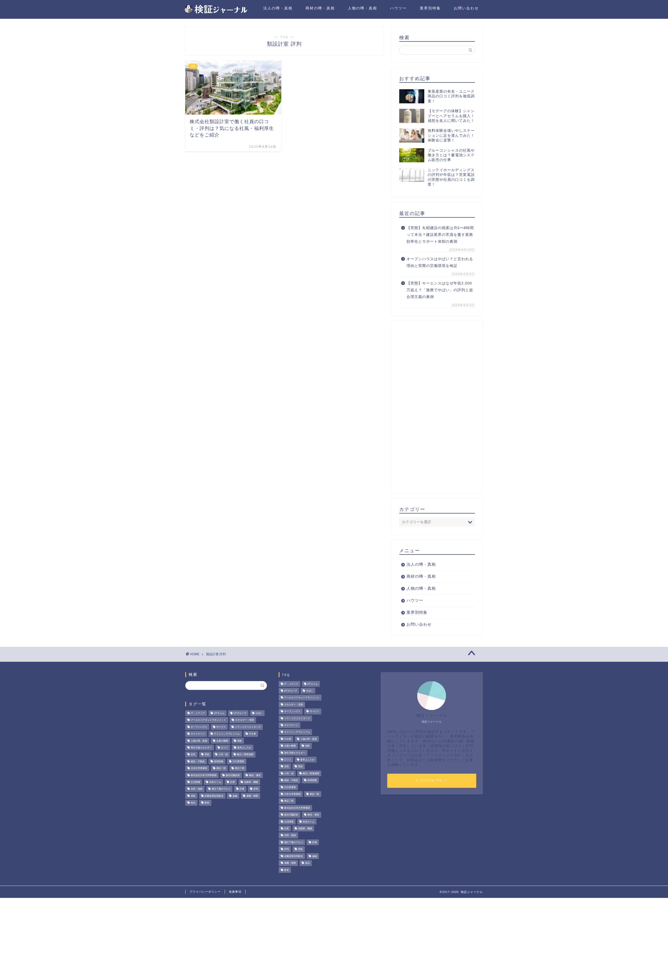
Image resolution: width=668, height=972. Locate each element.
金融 (234, 796)
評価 (242, 789)
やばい (259, 713)
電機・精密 (252, 796)
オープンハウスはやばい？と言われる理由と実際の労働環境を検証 (440, 262)
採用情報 (218, 761)
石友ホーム (215, 782)
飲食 (207, 803)
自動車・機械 (251, 782)
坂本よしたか (244, 747)
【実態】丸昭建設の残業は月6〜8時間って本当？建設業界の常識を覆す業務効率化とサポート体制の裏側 (440, 234)
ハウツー (398, 8)
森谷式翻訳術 (233, 775)
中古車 (252, 734)
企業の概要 (222, 741)
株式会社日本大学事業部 (204, 775)
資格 (193, 796)
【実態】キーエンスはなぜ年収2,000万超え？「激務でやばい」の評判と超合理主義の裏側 (440, 290)
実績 (207, 754)
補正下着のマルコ (221, 789)
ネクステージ (198, 734)
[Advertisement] (437, 407)
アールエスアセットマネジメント (208, 720)
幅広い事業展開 (245, 754)
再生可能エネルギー (201, 747)
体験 (239, 741)
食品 (193, 803)
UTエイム (219, 713)
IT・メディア (198, 713)
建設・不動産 (198, 761)
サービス (221, 727)
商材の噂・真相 (320, 8)
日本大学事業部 (199, 768)
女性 (193, 754)
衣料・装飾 (196, 789)
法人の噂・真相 (278, 8)
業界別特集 (430, 8)
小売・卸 (223, 754)
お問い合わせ (466, 8)
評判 (255, 789)
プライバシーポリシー (205, 891)
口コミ (224, 747)
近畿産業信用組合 (214, 796)
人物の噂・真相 (362, 8)
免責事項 (235, 891)
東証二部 (239, 768)
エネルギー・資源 (244, 720)
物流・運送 (255, 775)
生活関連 (195, 782)
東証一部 (221, 768)
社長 (232, 782)
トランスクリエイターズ (248, 727)
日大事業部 (238, 761)
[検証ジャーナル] (215, 12)
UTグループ (240, 713)
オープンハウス (199, 727)
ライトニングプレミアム (227, 734)
